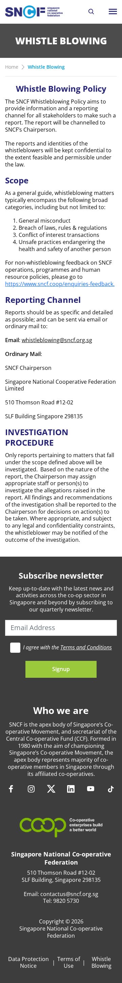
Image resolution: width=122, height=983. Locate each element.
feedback (101, 284)
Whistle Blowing (101, 963)
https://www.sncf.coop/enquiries (46, 284)
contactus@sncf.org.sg (69, 894)
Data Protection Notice (28, 963)
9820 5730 (66, 900)
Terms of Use (68, 963)
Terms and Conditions (86, 647)
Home (11, 67)
